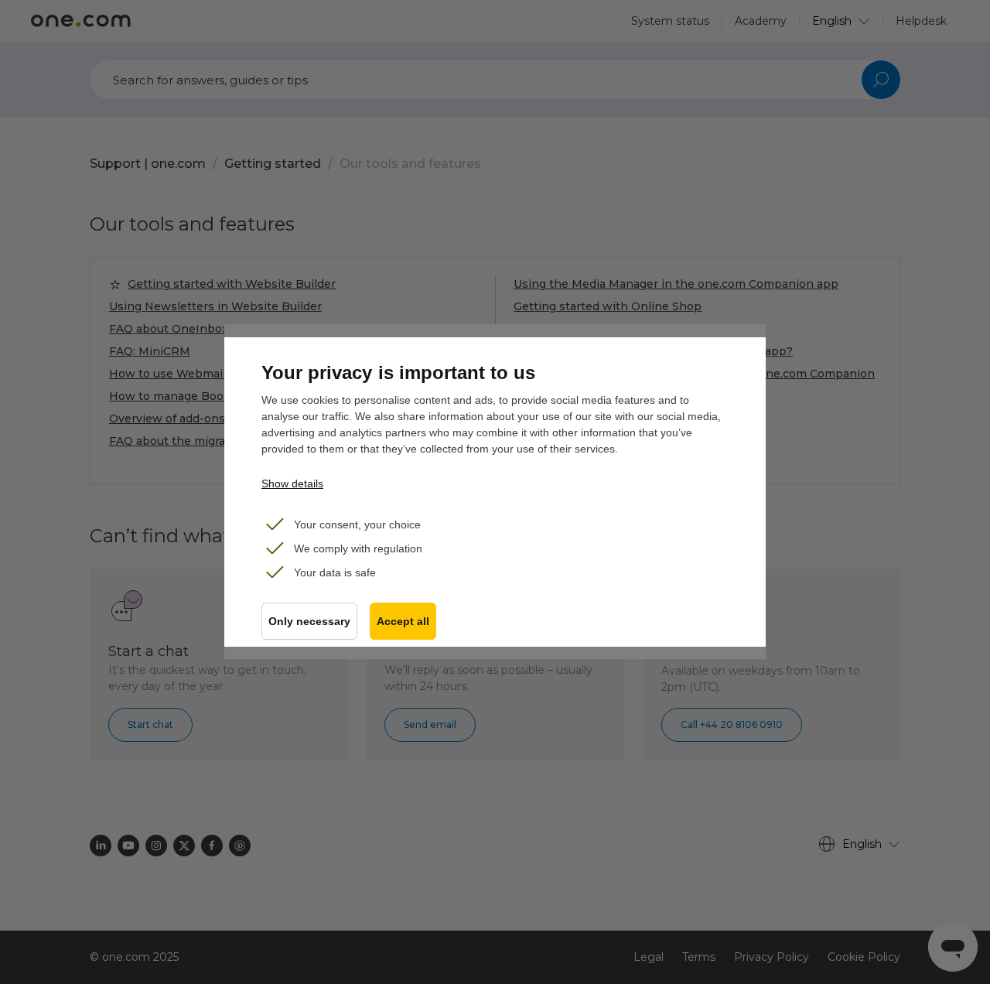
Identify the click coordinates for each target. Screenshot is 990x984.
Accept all (403, 621)
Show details (292, 483)
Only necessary (309, 621)
